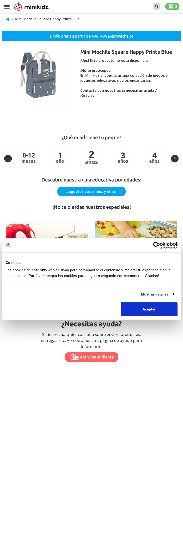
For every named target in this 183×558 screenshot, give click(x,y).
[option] (28, 158)
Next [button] (175, 158)
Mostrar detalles (154, 294)
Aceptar (149, 309)
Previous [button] (8, 158)
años (91, 157)
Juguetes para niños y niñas (91, 191)
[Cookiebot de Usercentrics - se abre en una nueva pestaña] (157, 245)
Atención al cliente (97, 357)
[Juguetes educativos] (31, 6)
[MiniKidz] (8, 19)
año (60, 157)
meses (28, 158)
